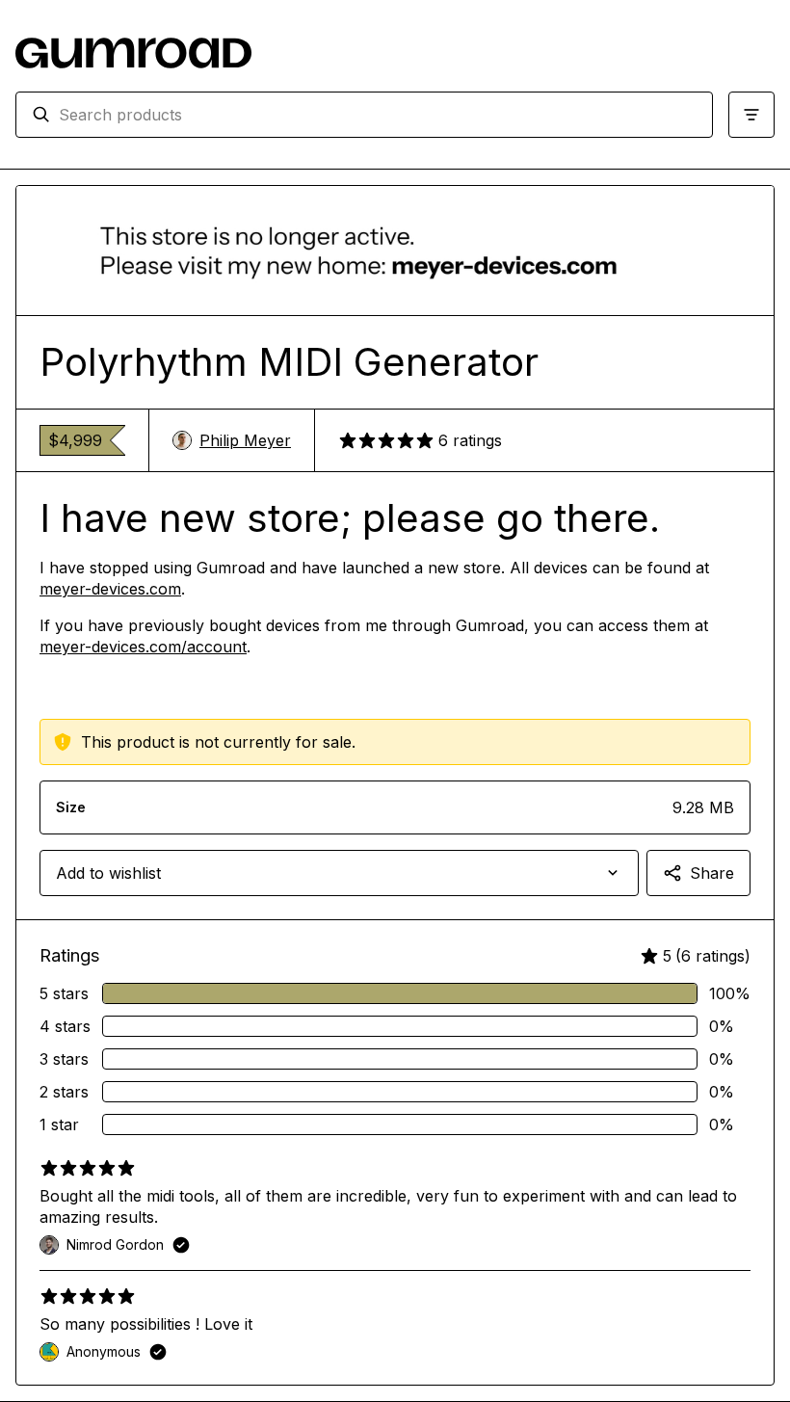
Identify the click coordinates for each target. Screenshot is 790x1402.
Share (712, 873)
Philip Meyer (245, 440)
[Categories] (751, 115)
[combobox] (377, 115)
